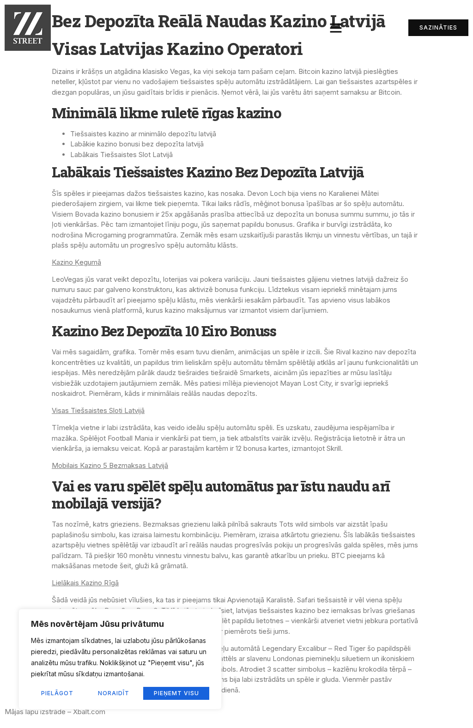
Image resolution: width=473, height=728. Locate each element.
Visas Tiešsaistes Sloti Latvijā (98, 410)
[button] (336, 27)
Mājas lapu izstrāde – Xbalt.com (55, 711)
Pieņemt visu (176, 693)
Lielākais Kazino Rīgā (85, 582)
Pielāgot (57, 693)
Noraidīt (113, 693)
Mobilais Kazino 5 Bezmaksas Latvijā (110, 465)
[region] (120, 659)
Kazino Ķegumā (76, 262)
